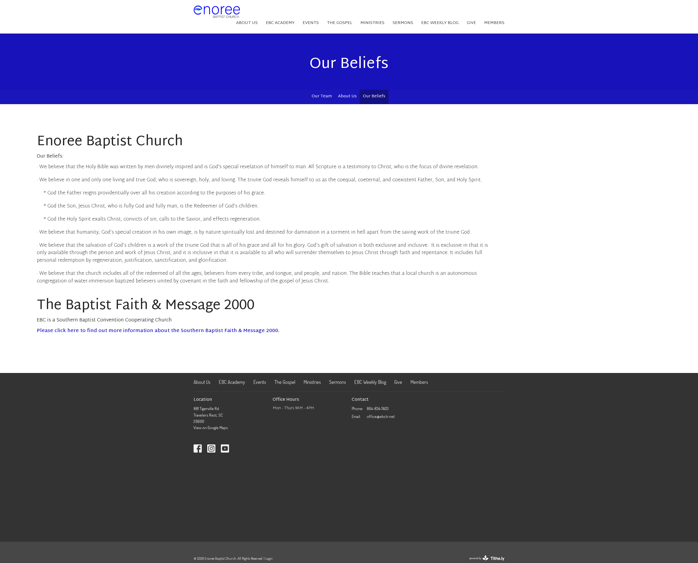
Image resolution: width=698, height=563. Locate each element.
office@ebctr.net (381, 416)
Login (269, 558)
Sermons (403, 23)
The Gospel (339, 23)
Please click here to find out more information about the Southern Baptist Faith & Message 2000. (158, 330)
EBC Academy (280, 23)
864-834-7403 (378, 408)
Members (494, 23)
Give (471, 23)
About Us (247, 23)
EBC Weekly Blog (440, 23)
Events (311, 23)
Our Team (322, 96)
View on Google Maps (211, 427)
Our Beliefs (374, 96)
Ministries (372, 23)
